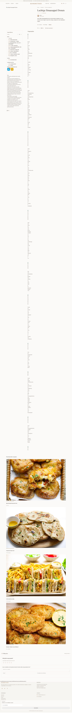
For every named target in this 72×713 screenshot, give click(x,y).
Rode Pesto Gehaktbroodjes (41, 687)
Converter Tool (3, 699)
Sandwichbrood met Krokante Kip (42, 684)
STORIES (12, 3)
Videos (17, 3)
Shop (59, 3)
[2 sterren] (5, 662)
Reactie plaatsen (5, 675)
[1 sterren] (3, 662)
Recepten (8, 3)
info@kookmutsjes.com (41, 694)
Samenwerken (53, 3)
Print (8, 110)
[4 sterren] (9, 662)
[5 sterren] (11, 662)
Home (38, 7)
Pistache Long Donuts (40, 686)
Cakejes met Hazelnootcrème (41, 685)
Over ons (47, 3)
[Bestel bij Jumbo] (12, 69)
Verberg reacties (66, 653)
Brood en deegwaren (48, 7)
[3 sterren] (7, 662)
